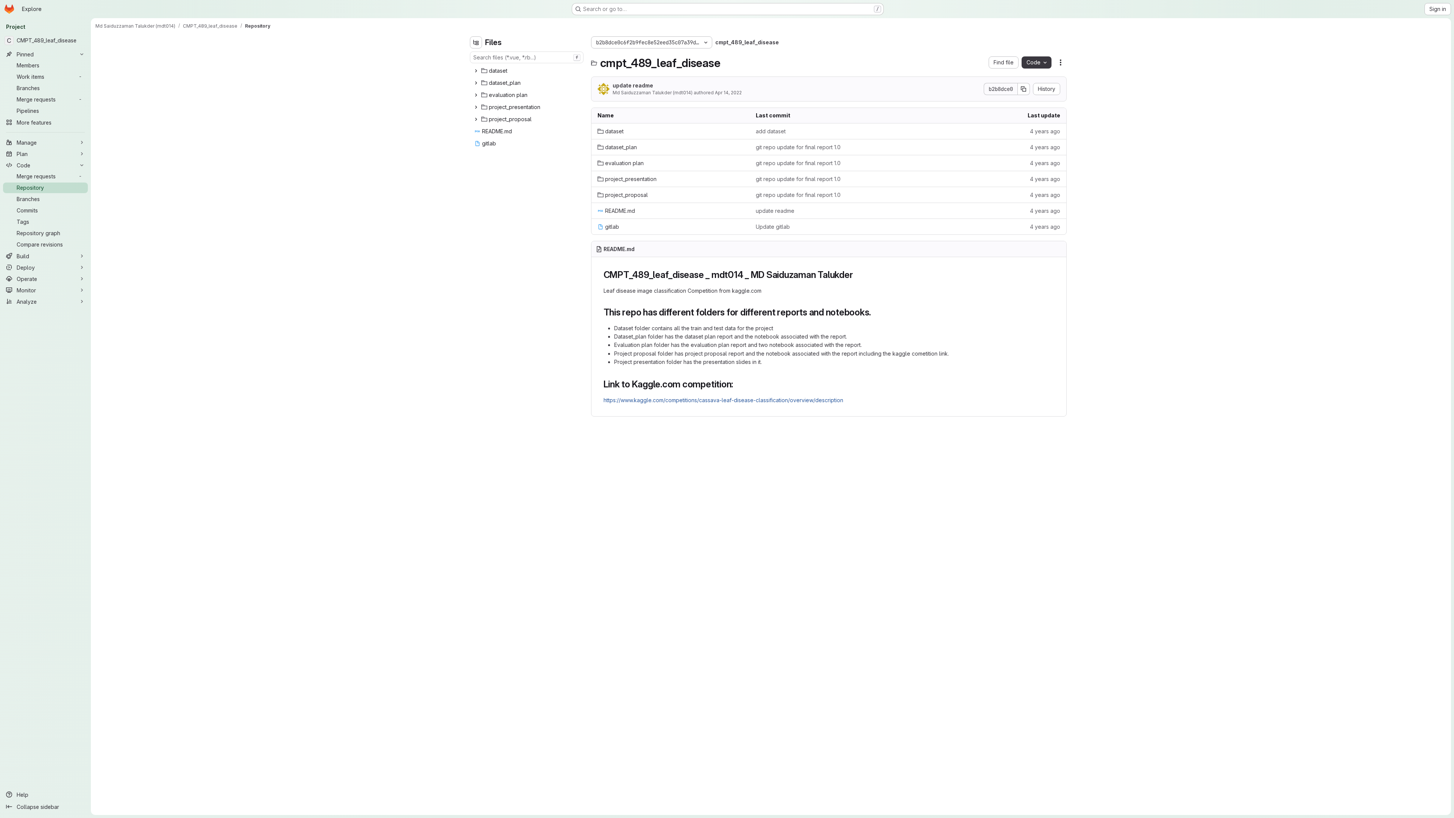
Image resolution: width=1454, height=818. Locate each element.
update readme (633, 85)
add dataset (771, 131)
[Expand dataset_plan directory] (476, 82)
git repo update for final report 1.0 (798, 147)
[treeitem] (527, 71)
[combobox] (526, 57)
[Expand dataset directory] (476, 70)
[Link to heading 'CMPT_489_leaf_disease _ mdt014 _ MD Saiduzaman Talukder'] (858, 274)
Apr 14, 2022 (728, 92)
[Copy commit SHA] (1024, 89)
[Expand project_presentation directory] (476, 107)
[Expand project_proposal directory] (476, 119)
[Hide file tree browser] (476, 42)
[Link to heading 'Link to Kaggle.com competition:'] (738, 384)
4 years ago (1045, 131)
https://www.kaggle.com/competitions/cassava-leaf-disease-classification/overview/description (723, 400)
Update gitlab (773, 226)
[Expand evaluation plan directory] (476, 95)
